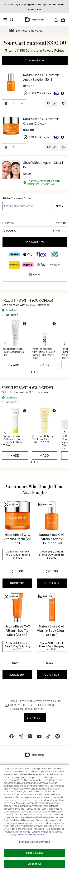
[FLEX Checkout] (41, 254)
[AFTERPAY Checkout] (35, 274)
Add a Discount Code (16, 198)
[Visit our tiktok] (48, 736)
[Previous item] (5, 344)
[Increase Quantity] (22, 103)
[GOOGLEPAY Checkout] (41, 265)
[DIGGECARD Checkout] (55, 254)
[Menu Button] (4, 20)
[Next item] (64, 344)
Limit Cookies (34, 853)
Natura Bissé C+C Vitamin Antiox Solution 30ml (52, 539)
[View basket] (63, 20)
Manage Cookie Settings (34, 841)
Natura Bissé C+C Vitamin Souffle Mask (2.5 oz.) (17, 630)
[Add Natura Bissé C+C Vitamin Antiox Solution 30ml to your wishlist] (64, 103)
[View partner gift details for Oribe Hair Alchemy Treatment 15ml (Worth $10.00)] (54, 410)
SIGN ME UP (34, 717)
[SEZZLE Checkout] (55, 265)
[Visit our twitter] (20, 736)
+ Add (15, 365)
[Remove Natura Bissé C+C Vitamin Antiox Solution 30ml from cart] (6, 103)
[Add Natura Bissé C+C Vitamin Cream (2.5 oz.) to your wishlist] (64, 147)
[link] (56, 20)
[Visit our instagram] (30, 736)
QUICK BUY (17, 583)
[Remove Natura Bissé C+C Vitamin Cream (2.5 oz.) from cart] (6, 147)
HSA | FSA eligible (40, 93)
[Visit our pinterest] (57, 736)
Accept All (34, 863)
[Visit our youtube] (39, 736)
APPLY (59, 206)
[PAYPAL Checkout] (14, 254)
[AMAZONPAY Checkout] (14, 265)
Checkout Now (34, 60)
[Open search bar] (11, 20)
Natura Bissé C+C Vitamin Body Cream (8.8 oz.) (51, 630)
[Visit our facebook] (11, 736)
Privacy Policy (16, 834)
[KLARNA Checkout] (28, 265)
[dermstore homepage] (34, 19)
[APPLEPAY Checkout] (28, 254)
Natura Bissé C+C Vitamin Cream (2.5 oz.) (17, 539)
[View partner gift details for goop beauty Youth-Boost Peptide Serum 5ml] (24, 323)
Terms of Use (36, 834)
